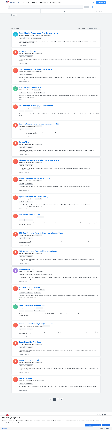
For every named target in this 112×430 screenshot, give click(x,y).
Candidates (26, 2)
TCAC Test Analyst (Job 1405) (30, 87)
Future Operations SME (28, 51)
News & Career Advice (55, 2)
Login (93, 2)
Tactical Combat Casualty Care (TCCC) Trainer (36, 324)
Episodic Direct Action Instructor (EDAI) (34, 178)
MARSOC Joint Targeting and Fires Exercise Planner (39, 33)
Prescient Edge (22, 53)
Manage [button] (89, 425)
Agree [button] (105, 425)
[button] (20, 11)
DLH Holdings (22, 90)
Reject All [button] (97, 425)
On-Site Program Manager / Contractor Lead (36, 105)
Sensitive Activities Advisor (29, 287)
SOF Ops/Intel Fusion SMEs (29, 215)
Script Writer (24, 142)
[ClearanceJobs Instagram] (105, 415)
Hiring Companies (43, 2)
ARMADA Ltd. (22, 108)
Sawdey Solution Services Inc (26, 308)
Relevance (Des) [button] (94, 28)
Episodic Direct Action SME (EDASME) (33, 196)
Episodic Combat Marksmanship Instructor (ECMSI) (39, 124)
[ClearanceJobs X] (100, 415)
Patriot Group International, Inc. (26, 217)
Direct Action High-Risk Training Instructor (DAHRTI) (39, 160)
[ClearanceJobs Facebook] (97, 415)
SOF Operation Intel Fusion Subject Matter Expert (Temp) (41, 233)
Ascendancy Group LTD (24, 289)
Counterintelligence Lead (29, 360)
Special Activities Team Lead (30, 342)
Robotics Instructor (26, 269)
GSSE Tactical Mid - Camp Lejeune (32, 305)
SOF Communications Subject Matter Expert (36, 69)
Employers (33, 2)
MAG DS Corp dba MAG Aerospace (26, 35)
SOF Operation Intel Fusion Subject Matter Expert (38, 251)
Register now (101, 2)
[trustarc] (107, 428)
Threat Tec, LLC (22, 271)
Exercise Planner (25, 378)
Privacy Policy (4, 428)
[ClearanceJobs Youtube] (102, 415)
